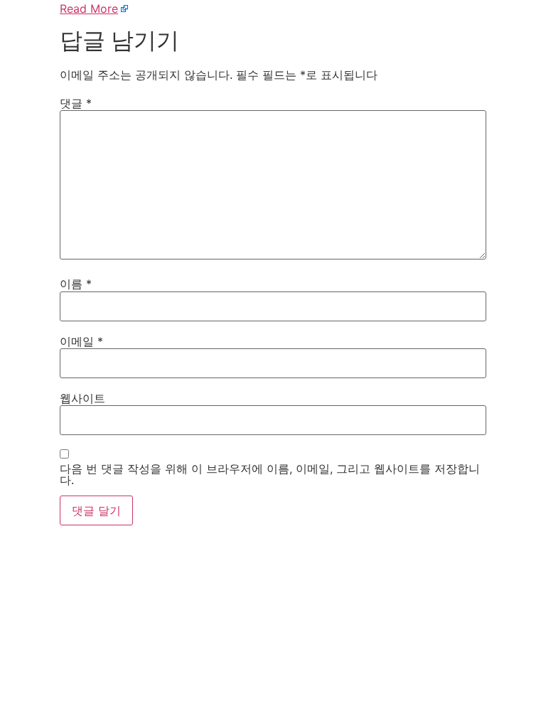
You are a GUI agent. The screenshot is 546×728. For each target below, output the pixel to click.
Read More (89, 8)
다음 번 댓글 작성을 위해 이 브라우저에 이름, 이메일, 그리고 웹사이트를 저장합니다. (270, 474)
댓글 (76, 103)
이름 (76, 283)
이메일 (81, 341)
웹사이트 (82, 398)
